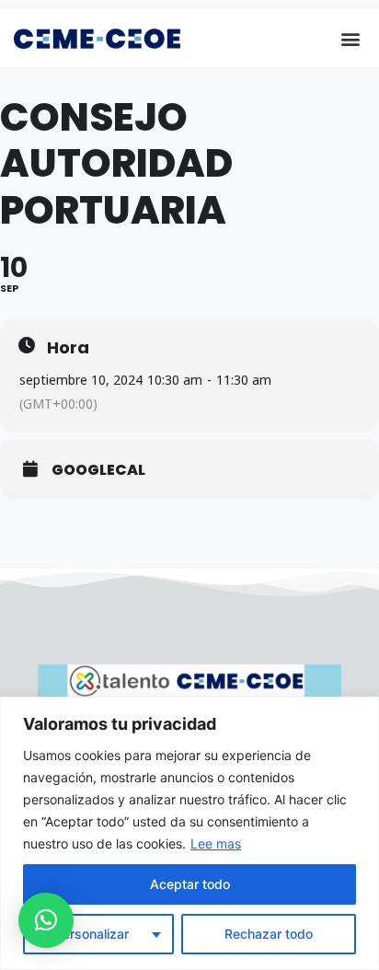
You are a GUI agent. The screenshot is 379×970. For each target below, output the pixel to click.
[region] (189, 833)
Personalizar (91, 933)
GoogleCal (98, 470)
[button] (350, 38)
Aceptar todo (190, 884)
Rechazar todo (268, 933)
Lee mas (215, 843)
